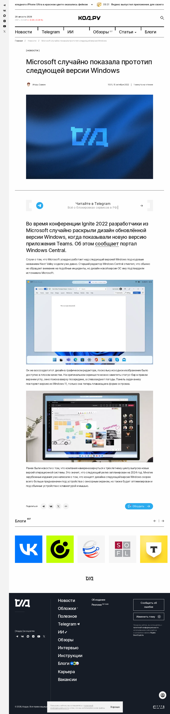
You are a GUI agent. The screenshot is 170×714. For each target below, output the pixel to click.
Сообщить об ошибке (149, 604)
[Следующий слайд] (163, 521)
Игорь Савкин (39, 85)
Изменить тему (145, 616)
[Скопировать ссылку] (66, 506)
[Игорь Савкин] (28, 84)
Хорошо (115, 707)
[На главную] (89, 18)
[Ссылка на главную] (22, 603)
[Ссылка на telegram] (4, 5)
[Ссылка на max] (4, 15)
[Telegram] (43, 506)
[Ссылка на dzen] (4, 21)
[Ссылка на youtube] (4, 26)
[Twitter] (58, 506)
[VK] (51, 506)
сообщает (107, 244)
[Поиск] (162, 18)
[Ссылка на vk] (4, 10)
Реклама (98, 604)
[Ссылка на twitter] (4, 31)
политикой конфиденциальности (146, 627)
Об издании (98, 599)
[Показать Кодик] (162, 695)
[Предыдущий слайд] (155, 521)
